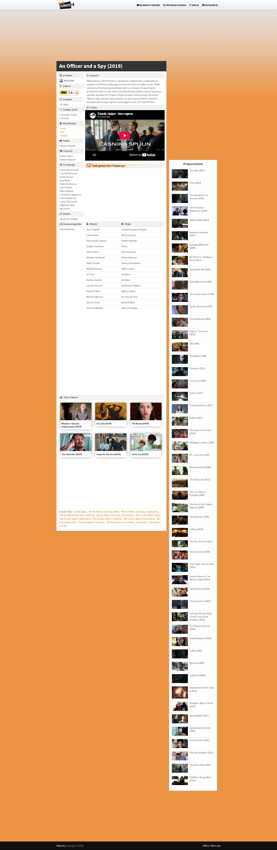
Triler (62, 132)
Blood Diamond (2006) (200, 467)
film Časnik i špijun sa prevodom (139, 518)
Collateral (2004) (197, 675)
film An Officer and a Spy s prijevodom (139, 511)
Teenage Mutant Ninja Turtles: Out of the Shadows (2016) (200, 616)
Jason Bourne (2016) (199, 588)
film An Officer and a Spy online (104, 511)
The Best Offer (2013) (200, 764)
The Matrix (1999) (198, 356)
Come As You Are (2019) (109, 454)
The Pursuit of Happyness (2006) (198, 209)
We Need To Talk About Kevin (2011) (201, 259)
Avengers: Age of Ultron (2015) (201, 705)
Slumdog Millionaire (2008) (199, 246)
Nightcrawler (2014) (199, 220)
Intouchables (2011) (199, 715)
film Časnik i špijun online (147, 515)
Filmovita (60, 845)
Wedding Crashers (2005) (201, 442)
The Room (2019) (140, 423)
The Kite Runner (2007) (200, 541)
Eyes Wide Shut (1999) (200, 281)
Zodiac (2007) (196, 417)
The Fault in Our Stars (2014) (200, 432)
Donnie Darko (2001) (199, 740)
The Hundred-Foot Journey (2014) (198, 197)
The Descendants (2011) (201, 752)
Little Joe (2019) (140, 454)
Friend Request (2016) (200, 638)
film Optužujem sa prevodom (120, 522)
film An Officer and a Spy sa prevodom (115, 515)
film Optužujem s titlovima (91, 522)
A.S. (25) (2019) (104, 423)
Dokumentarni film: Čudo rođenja (201, 689)
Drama (63, 128)
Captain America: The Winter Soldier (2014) (199, 578)
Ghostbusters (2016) (199, 551)
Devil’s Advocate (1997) (200, 306)
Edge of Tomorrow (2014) (198, 333)
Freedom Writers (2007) (201, 405)
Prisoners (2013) (197, 368)
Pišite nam (215, 845)
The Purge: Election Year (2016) (201, 566)
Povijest (64, 135)
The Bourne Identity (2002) (199, 627)
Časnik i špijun (80, 511)
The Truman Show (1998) (201, 294)
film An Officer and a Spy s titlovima (77, 515)
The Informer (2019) (72, 454)
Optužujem (141, 522)
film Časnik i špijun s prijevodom (75, 518)
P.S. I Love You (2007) (199, 454)
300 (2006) (194, 343)
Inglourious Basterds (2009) (199, 729)
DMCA (206, 845)
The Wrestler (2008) (199, 516)
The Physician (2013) (199, 479)
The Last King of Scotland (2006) (197, 493)
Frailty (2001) (195, 650)
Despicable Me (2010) (199, 269)
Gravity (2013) (196, 393)
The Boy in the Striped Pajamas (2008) (200, 506)
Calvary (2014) (196, 529)
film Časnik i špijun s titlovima (107, 518)
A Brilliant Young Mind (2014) (200, 779)
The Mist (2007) (197, 170)
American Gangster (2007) (198, 234)
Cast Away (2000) (197, 380)
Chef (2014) (195, 182)
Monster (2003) (196, 663)
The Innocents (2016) (200, 601)
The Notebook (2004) (199, 318)
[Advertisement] (136, 36)
